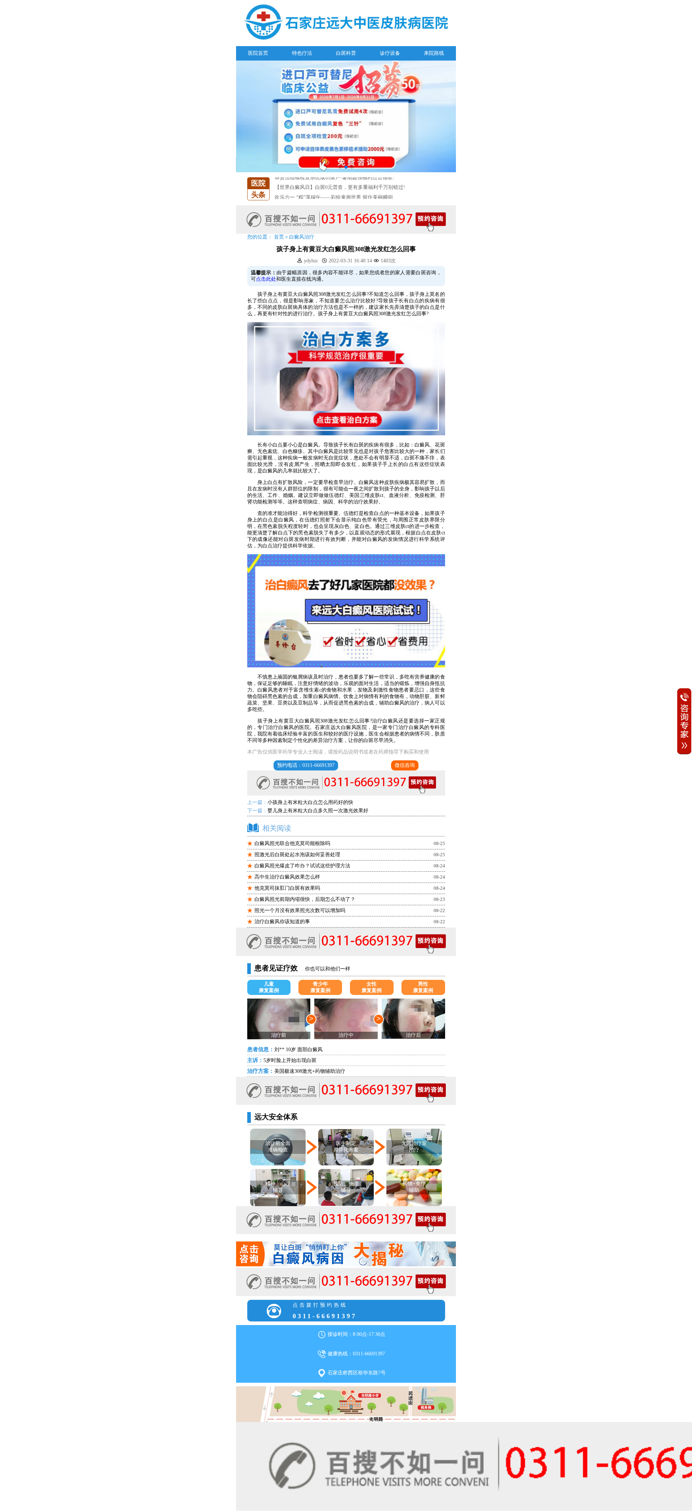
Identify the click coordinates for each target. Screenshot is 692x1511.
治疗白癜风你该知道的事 (282, 921)
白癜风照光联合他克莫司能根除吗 (292, 843)
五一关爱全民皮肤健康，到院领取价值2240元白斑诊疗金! (339, 196)
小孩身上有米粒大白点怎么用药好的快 (310, 802)
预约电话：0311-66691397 (305, 765)
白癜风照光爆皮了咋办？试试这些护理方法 (302, 865)
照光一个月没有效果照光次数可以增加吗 (299, 910)
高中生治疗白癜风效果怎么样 (287, 877)
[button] (340, 167)
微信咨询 (405, 765)
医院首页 (258, 53)
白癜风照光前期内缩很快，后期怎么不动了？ (304, 899)
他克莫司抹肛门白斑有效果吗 (287, 888)
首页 (279, 237)
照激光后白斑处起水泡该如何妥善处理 (297, 854)
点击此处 (266, 279)
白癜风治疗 (301, 237)
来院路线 (434, 53)
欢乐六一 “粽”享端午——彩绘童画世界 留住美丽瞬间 (334, 186)
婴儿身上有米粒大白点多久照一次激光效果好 (317, 810)
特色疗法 (302, 53)
